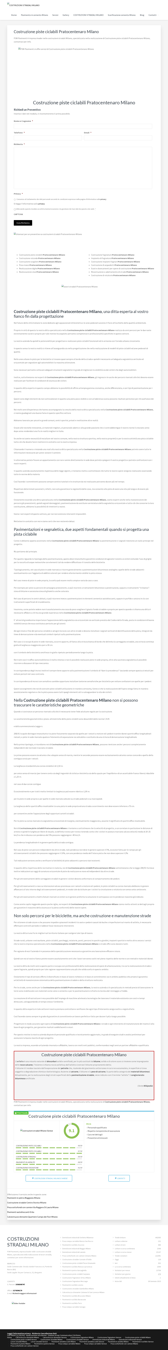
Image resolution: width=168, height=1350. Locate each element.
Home (9, 1337)
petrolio (64, 1068)
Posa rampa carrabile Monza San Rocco (77, 1241)
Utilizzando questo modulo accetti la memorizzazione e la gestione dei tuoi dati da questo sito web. (56, 209)
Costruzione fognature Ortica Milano (76, 1278)
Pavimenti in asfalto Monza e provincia (77, 1267)
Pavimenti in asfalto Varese (143, 1342)
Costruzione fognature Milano (82, 1337)
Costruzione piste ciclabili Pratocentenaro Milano (127, 1101)
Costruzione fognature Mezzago (75, 1281)
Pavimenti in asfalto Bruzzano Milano (76, 1296)
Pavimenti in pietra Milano (20, 1344)
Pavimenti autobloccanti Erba (20, 1212)
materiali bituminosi (140, 1071)
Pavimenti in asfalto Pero (72, 1303)
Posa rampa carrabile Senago (73, 1307)
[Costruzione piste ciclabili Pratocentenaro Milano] (36, 1130)
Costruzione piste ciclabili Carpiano (76, 1274)
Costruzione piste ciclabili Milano (138, 1337)
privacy (103, 199)
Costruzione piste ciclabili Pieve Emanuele (78, 1263)
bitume (97, 1061)
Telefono (19, 132)
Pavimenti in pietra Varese (44, 1344)
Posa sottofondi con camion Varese (25, 1346)
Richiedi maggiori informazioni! (25, 1293)
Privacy (18, 193)
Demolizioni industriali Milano (104, 1339)
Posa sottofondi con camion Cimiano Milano (79, 1256)
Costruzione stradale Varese (77, 1339)
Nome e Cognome (23, 121)
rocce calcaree (26, 1064)
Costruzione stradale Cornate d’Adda (76, 1259)
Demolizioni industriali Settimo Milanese (77, 1237)
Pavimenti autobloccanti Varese (92, 1342)
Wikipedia (147, 1085)
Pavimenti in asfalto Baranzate (74, 1299)
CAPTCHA (18, 214)
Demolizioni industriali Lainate (73, 1252)
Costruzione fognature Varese (109, 1337)
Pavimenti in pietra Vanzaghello (74, 1270)
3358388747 (20, 1284)
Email (87, 132)
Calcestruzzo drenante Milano (27, 1337)
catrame (74, 1071)
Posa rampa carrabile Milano (69, 1344)
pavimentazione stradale (83, 1075)
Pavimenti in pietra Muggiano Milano (23, 1198)
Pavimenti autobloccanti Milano (64, 1342)
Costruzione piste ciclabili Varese (24, 1339)
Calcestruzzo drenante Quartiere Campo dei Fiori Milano (32, 1216)
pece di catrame (98, 1071)
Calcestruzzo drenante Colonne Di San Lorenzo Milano (83, 1292)
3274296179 (17, 1290)
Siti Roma (77, 1335)
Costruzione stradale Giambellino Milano (78, 1288)
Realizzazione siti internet (36, 1335)
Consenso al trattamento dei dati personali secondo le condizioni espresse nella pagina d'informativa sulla (61, 199)
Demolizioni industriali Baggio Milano (76, 1248)
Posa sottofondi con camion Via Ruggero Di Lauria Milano (33, 1207)
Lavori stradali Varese (39, 1342)
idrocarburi (52, 1061)
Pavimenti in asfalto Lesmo (72, 1285)
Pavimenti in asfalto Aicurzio (73, 1245)
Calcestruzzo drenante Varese (55, 1337)
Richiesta (19, 144)
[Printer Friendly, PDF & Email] (21, 1113)
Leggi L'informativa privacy (19, 1333)
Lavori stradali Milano (19, 1342)
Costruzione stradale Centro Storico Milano (26, 1202)
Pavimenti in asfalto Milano (118, 1342)
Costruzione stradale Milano (51, 1339)
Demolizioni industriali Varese (130, 1339)
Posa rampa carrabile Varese (95, 1344)
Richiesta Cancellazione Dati (44, 1333)
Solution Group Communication (60, 1335)
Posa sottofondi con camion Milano (124, 1344)
